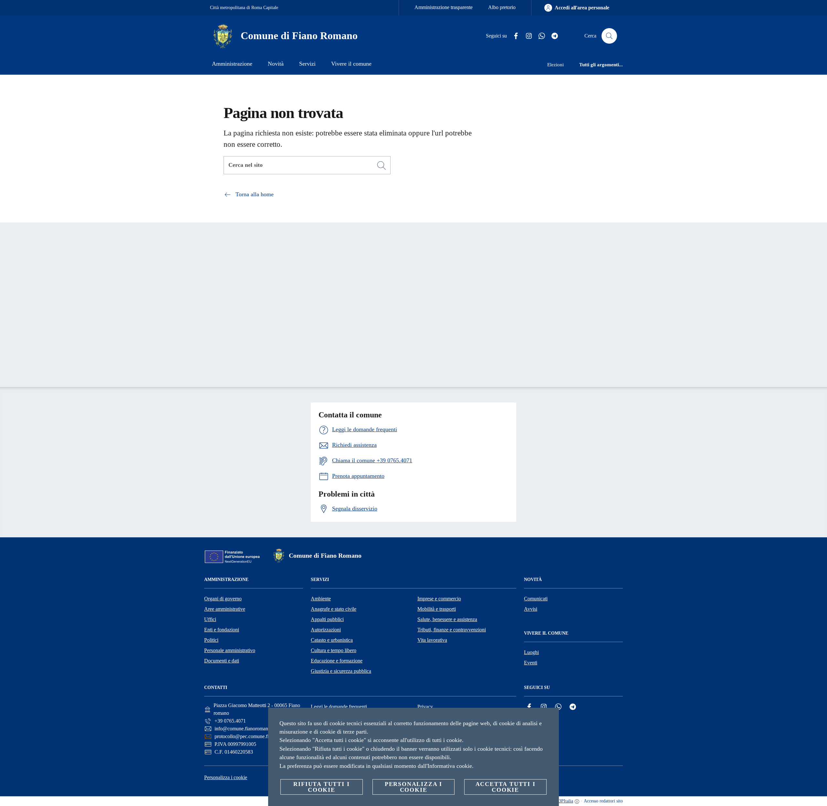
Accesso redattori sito (603, 801)
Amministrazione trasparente (443, 7)
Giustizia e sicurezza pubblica (341, 671)
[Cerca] (609, 36)
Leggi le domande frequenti (339, 706)
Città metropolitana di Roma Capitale (244, 7)
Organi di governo (223, 598)
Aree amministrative (224, 609)
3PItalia (566, 801)
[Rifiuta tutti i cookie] (551, 718)
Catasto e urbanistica (332, 640)
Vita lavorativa (432, 640)
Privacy (425, 706)
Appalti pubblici (327, 619)
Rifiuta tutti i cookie (321, 787)
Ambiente (321, 598)
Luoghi (531, 652)
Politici (211, 640)
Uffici (210, 619)
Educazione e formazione (336, 660)
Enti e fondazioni (221, 629)
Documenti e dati (221, 660)
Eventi (530, 662)
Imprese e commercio (439, 598)
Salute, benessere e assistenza (447, 619)
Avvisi (530, 609)
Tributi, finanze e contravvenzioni (451, 629)
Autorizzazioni (326, 629)
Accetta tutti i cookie (506, 787)
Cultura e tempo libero (333, 650)
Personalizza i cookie (225, 777)
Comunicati (536, 598)
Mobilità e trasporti (436, 609)
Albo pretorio (502, 7)
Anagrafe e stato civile (333, 609)
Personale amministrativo (229, 650)
